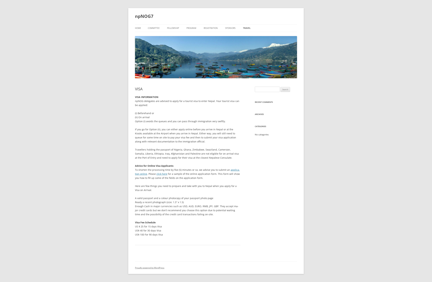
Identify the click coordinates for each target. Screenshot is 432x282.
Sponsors (230, 28)
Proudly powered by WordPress (149, 267)
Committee (154, 28)
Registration (211, 28)
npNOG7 (144, 16)
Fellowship (173, 28)
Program (191, 28)
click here (161, 173)
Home (138, 28)
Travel (247, 28)
